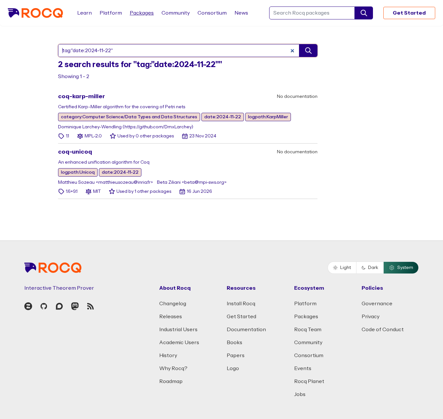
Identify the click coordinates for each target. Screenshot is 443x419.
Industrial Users (178, 329)
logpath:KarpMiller (268, 117)
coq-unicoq (75, 152)
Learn (84, 13)
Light (345, 267)
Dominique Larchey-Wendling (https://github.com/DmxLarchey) (125, 127)
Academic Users (179, 342)
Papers (236, 355)
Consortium (212, 13)
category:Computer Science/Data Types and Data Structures (129, 117)
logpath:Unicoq (78, 172)
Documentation (246, 329)
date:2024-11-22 (222, 117)
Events (302, 368)
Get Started (409, 13)
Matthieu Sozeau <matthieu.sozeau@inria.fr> (105, 182)
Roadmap (171, 381)
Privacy (370, 316)
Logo (233, 368)
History (168, 355)
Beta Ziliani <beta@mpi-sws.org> (192, 182)
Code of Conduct (383, 329)
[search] (364, 12)
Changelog (172, 303)
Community (176, 13)
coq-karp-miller (81, 96)
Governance (377, 303)
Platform (111, 13)
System (405, 267)
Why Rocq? (173, 368)
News (241, 13)
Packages (142, 13)
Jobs (299, 394)
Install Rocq (241, 303)
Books (234, 342)
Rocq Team (307, 329)
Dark (373, 267)
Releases (170, 316)
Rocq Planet (309, 381)
